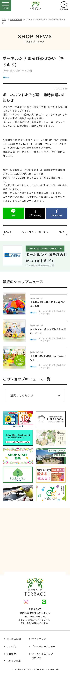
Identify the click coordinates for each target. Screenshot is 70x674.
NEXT (62, 231)
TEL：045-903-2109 (35, 616)
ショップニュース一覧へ (35, 232)
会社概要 (11, 654)
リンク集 (11, 646)
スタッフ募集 (14, 660)
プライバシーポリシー (44, 646)
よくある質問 (14, 638)
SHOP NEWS (16, 19)
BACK (7, 231)
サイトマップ (39, 638)
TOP (4, 19)
